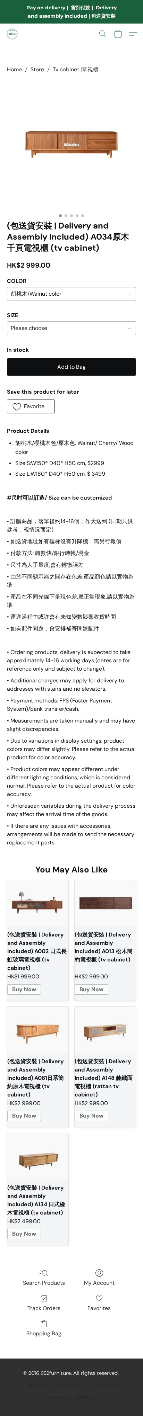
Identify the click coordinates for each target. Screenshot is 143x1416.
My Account (99, 1283)
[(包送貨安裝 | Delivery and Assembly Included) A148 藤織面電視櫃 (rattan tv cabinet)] (105, 1029)
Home (14, 69)
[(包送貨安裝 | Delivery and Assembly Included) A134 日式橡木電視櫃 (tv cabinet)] (37, 1156)
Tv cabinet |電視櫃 (76, 69)
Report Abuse (105, 1385)
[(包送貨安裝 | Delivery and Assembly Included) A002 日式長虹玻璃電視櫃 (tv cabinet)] (37, 903)
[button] (12, 34)
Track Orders (43, 1308)
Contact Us (34, 1385)
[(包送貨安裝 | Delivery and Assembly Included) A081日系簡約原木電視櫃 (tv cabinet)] (37, 1029)
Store (37, 69)
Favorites (99, 1308)
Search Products (44, 1283)
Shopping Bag (43, 1333)
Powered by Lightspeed (71, 1397)
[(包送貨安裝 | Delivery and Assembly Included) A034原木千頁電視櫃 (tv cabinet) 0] (71, 145)
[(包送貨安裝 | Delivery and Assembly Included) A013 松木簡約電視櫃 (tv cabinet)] (105, 903)
